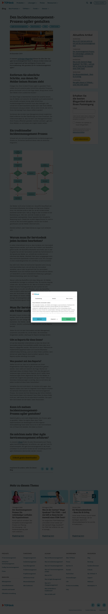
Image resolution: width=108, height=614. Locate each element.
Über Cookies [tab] (69, 298)
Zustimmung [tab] (38, 298)
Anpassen (53, 319)
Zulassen (68, 319)
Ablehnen (39, 319)
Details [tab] (54, 298)
